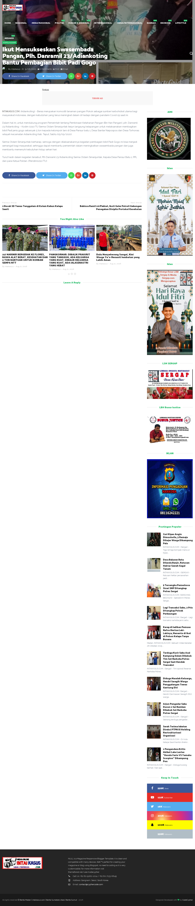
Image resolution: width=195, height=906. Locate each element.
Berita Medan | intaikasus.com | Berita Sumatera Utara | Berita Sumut (48, 900)
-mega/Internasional (129, 23)
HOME (8, 23)
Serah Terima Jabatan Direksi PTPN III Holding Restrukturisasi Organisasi (176, 731)
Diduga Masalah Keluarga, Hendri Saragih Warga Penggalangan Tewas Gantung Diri (177, 682)
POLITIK (59, 23)
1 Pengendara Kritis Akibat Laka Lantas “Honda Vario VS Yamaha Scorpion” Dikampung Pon (177, 755)
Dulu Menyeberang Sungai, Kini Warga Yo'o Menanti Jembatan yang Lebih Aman (70, 257)
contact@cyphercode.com (91, 884)
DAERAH (151, 23)
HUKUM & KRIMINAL (78, 23)
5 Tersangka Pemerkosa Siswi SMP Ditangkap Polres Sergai (176, 588)
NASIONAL (21, 23)
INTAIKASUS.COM (11, 111)
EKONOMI (165, 23)
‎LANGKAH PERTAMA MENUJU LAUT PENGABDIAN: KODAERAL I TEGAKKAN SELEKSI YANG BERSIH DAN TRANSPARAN (116, 258)
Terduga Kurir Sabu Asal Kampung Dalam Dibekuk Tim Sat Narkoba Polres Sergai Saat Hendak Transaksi (177, 659)
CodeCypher (187, 900)
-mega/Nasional (40, 23)
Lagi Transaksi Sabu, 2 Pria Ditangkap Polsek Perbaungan (178, 610)
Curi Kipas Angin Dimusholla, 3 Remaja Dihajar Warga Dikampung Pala (178, 538)
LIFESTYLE (180, 23)
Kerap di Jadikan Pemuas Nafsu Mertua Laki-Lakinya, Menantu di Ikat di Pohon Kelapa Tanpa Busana (177, 633)
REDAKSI (9, 38)
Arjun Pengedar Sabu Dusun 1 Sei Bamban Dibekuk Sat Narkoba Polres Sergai (175, 708)
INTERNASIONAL (103, 23)
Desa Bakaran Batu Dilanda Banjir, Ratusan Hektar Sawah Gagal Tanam (176, 564)
